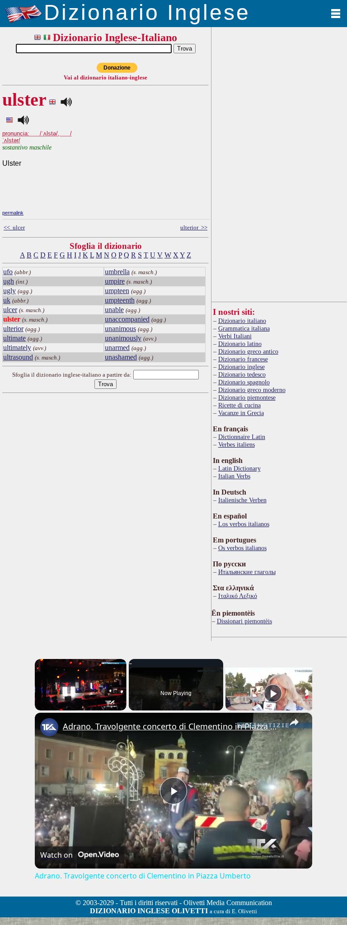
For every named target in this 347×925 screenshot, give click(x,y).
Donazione (117, 68)
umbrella (117, 272)
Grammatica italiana (244, 328)
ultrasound (18, 357)
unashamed (121, 357)
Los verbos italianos (243, 524)
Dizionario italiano (242, 320)
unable (114, 309)
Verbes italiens (236, 444)
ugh (8, 281)
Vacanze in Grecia (241, 412)
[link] (49, 727)
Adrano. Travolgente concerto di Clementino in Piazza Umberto (172, 726)
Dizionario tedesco (242, 374)
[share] (294, 722)
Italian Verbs (234, 476)
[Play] (273, 693)
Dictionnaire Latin (241, 436)
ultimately (17, 347)
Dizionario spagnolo (244, 382)
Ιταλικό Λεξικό (237, 595)
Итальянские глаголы (247, 571)
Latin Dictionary (239, 468)
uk (6, 300)
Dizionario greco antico (248, 351)
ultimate (14, 338)
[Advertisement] (141, 145)
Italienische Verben (242, 500)
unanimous (120, 328)
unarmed (117, 347)
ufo (8, 272)
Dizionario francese (243, 359)
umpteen (117, 290)
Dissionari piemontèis (244, 621)
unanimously (123, 338)
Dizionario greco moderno (252, 389)
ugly (9, 290)
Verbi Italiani (235, 336)
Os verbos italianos (242, 547)
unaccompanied (127, 319)
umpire (115, 281)
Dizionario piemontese (247, 397)
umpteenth (120, 300)
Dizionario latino (240, 343)
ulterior (13, 328)
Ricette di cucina (239, 405)
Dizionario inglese (241, 366)
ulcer (10, 309)
